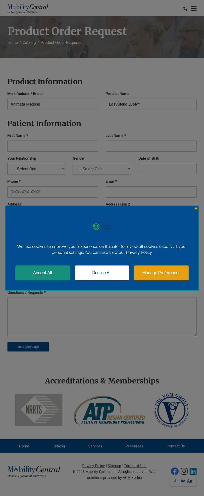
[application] (102, 248)
